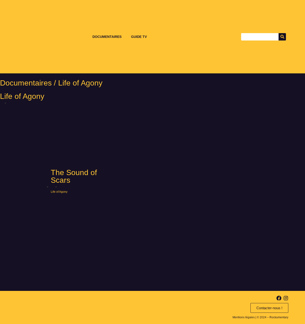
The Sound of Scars (74, 176)
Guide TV (139, 37)
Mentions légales (244, 317)
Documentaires (107, 37)
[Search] (282, 36)
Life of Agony (22, 96)
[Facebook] (278, 298)
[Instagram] (285, 298)
